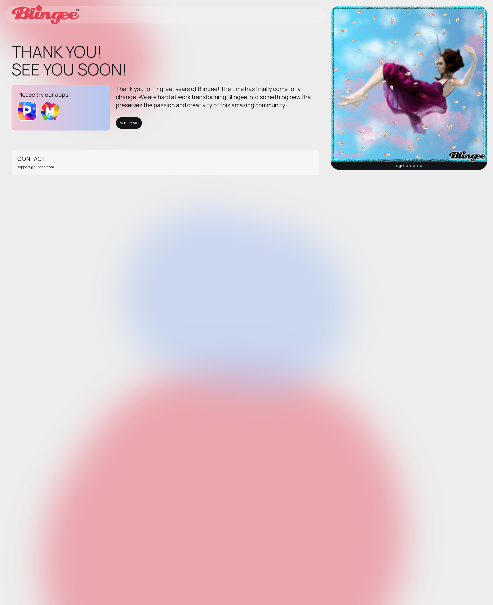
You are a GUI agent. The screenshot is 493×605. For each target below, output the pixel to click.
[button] (396, 166)
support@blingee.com (35, 167)
